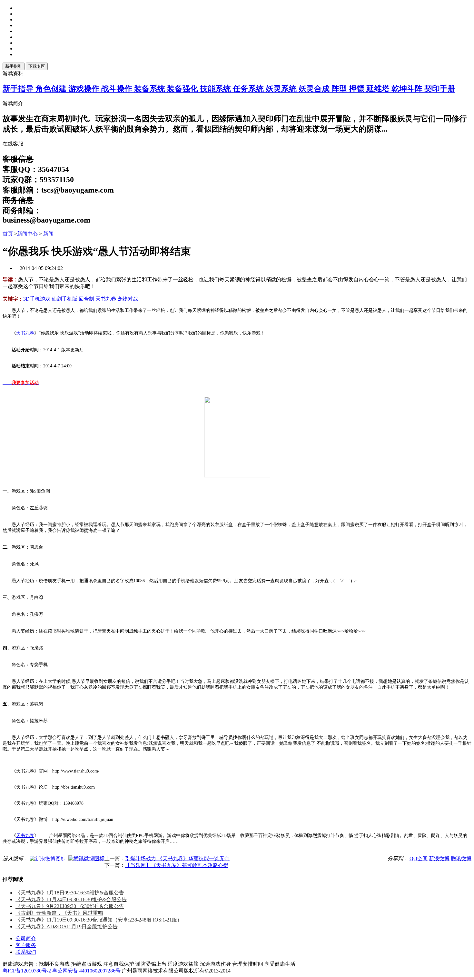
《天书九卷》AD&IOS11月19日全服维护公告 (66, 926)
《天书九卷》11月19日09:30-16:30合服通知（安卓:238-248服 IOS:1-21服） (98, 919)
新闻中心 (27, 233)
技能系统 (216, 89)
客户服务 (25, 945)
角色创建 (51, 89)
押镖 (357, 89)
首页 (8, 233)
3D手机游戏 (36, 299)
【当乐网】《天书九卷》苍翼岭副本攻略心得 (176, 865)
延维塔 (378, 89)
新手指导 (19, 89)
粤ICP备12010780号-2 (27, 970)
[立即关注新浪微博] (48, 858)
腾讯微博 (461, 858)
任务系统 (249, 89)
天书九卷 (105, 299)
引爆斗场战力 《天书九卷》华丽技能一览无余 (177, 858)
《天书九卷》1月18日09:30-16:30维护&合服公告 (69, 892)
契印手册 (439, 89)
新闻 (48, 233)
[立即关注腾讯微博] (86, 858)
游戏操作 (84, 89)
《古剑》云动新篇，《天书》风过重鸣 (59, 913)
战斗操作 (117, 89)
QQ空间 (419, 858)
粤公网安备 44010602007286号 (86, 970)
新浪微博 (439, 858)
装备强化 (183, 89)
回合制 (86, 299)
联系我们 (25, 952)
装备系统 (150, 89)
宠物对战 (127, 299)
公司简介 (25, 938)
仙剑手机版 (64, 299)
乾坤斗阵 (407, 89)
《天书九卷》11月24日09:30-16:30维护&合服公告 (71, 899)
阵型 (340, 89)
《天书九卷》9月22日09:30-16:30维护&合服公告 (69, 906)
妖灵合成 (315, 89)
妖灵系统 (282, 89)
